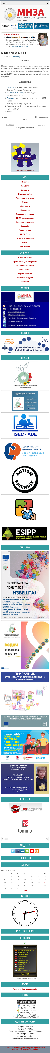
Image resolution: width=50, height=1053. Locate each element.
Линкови (25, 282)
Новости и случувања (25, 222)
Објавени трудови (25, 278)
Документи (25, 206)
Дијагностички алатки (25, 266)
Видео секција (25, 230)
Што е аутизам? (25, 258)
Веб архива (25, 246)
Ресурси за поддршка (25, 238)
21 (45, 882)
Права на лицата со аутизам (25, 262)
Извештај (10, 87)
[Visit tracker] (25, 943)
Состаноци (16, 57)
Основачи (25, 190)
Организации (25, 270)
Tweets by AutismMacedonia (25, 989)
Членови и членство (25, 198)
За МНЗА (25, 186)
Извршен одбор (25, 194)
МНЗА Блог (25, 234)
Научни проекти (25, 274)
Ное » (26, 891)
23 (11, 885)
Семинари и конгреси (25, 214)
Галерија (25, 226)
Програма (10, 98)
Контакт (25, 242)
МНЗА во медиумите (25, 218)
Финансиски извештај (15, 93)
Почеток (25, 182)
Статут (25, 202)
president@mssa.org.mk (20, 46)
